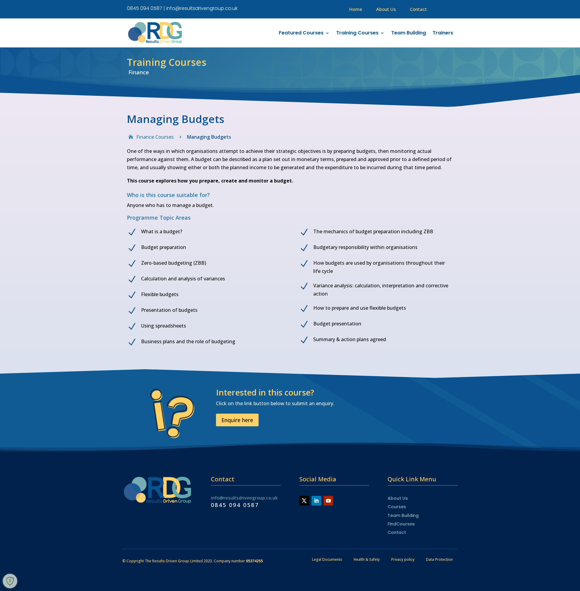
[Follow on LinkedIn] (316, 500)
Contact (418, 9)
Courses (397, 507)
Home (355, 9)
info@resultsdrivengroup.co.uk (244, 498)
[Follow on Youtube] (328, 500)
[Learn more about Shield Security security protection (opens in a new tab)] (10, 581)
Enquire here (237, 420)
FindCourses (401, 524)
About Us (386, 9)
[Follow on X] (304, 500)
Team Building (403, 515)
